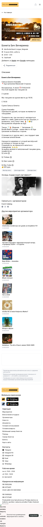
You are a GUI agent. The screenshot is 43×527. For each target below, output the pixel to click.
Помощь (5, 434)
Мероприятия (7, 412)
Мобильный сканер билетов (12, 431)
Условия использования (10, 426)
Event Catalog (7, 204)
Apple (14, 61)
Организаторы (7, 417)
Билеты (5, 439)
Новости (5, 420)
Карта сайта (6, 442)
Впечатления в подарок (10, 414)
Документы (6, 423)
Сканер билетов (8, 437)
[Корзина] (35, 4)
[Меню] (39, 4)
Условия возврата (8, 428)
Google (23, 61)
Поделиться (10, 65)
